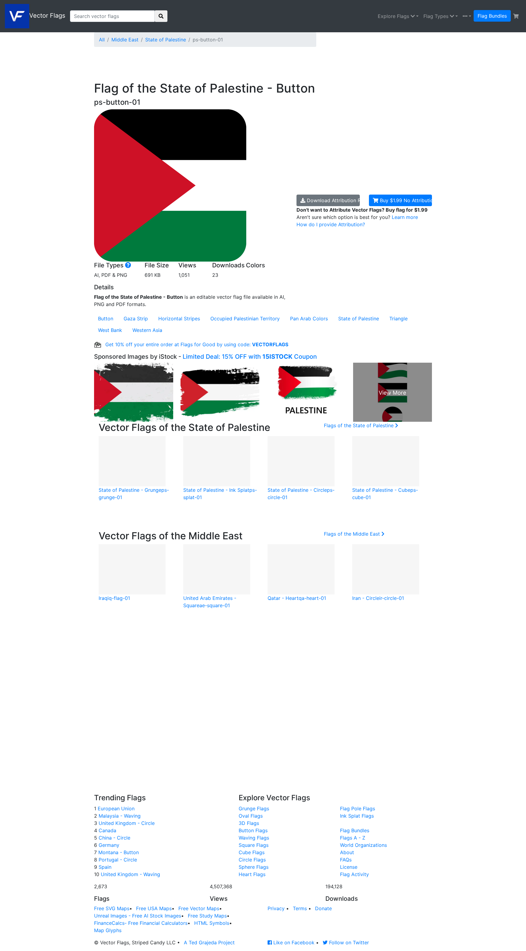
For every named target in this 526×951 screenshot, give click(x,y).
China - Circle (113, 838)
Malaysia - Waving (119, 816)
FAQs (346, 860)
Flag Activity (354, 874)
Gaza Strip (136, 318)
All (102, 40)
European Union (115, 808)
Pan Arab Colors (309, 318)
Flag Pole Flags (357, 808)
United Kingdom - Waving (129, 874)
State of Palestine (165, 40)
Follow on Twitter (348, 942)
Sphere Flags (253, 867)
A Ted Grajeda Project (209, 942)
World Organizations (363, 845)
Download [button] (332, 200)
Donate (323, 908)
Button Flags (253, 830)
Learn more (405, 217)
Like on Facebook (293, 942)
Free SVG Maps (111, 908)
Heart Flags (252, 874)
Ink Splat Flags (357, 816)
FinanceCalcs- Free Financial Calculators (141, 923)
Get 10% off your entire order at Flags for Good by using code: (196, 344)
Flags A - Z (352, 838)
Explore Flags (394, 16)
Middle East (125, 40)
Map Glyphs (107, 930)
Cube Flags (252, 852)
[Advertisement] (241, 65)
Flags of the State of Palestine (359, 425)
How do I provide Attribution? (330, 224)
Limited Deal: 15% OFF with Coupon (250, 356)
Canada (106, 830)
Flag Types (436, 16)
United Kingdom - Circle (126, 823)
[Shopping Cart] (516, 16)
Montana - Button (118, 852)
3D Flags (249, 823)
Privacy (276, 908)
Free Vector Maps (198, 908)
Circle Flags (252, 860)
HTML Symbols (211, 923)
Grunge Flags (254, 808)
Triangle (398, 318)
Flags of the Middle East (352, 534)
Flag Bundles (492, 16)
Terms (300, 908)
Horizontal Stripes (179, 318)
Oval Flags (251, 816)
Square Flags (253, 845)
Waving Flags (254, 838)
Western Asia (147, 330)
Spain (104, 867)
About (347, 852)
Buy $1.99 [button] (405, 200)
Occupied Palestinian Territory (245, 318)
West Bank (110, 330)
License (348, 867)
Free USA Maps (154, 908)
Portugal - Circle (117, 860)
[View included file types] (128, 265)
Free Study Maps (207, 916)
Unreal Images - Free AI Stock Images (137, 916)
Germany (108, 845)
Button (105, 318)
